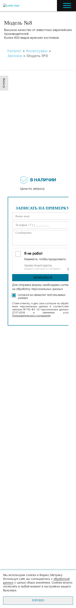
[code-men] (11, 6)
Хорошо (38, 600)
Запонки (14, 56)
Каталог (14, 51)
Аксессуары (37, 51)
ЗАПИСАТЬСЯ (42, 277)
